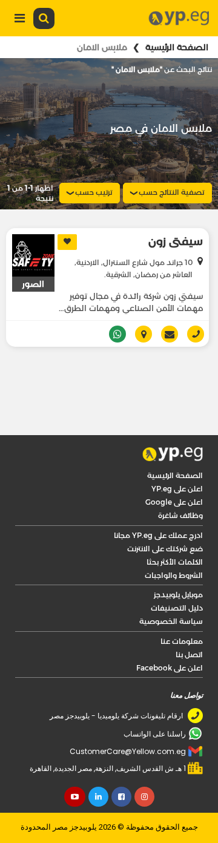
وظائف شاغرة (180, 482)
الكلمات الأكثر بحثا (175, 529)
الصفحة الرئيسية (176, 47)
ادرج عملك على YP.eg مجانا (158, 502)
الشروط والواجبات (174, 542)
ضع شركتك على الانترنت (165, 515)
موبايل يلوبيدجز (178, 561)
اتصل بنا (189, 621)
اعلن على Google (174, 469)
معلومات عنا (181, 608)
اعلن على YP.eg (177, 456)
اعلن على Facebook (169, 635)
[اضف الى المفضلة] (67, 242)
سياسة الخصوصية (171, 588)
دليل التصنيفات (177, 575)
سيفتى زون (175, 241)
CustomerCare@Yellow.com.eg (128, 718)
